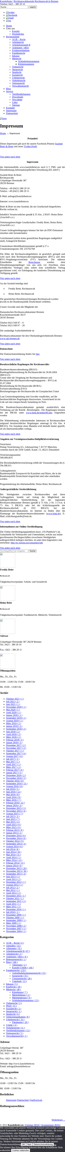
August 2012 (14, 884)
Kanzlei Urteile (23, 967)
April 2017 (13, 764)
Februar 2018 (14, 740)
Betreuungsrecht (16, 959)
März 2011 (13, 906)
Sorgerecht (20, 976)
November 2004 (16, 931)
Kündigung (20, 992)
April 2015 (13, 824)
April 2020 (13, 712)
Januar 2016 (14, 805)
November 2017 (16, 748)
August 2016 (14, 786)
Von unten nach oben (10, 156)
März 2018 (13, 737)
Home (3, 133)
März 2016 (13, 800)
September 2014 (16, 843)
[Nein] (55, 1145)
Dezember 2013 (16, 868)
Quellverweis (35, 1100)
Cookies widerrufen (20, 1150)
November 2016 (16, 778)
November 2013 (16, 871)
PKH (11, 1006)
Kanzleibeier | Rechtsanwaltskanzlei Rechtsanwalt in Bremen (29, 1)
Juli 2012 (12, 887)
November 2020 (16, 707)
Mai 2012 (13, 890)
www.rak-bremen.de (10, 338)
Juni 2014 (13, 852)
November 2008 (16, 926)
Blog (12, 962)
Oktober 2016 (15, 781)
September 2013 (16, 874)
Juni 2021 (13, 704)
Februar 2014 (15, 863)
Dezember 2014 (16, 835)
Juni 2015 (13, 819)
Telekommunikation (18, 1017)
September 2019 (16, 718)
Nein (29, 1144)
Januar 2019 (14, 726)
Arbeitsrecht (14, 954)
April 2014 (13, 857)
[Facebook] (11, 15)
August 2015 (14, 813)
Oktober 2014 (15, 841)
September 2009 (16, 920)
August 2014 (14, 846)
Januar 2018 (14, 742)
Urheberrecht (15, 1019)
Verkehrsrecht (15, 1027)
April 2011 (13, 904)
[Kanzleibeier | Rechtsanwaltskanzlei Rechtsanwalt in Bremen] (3, 118)
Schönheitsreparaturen (25, 1000)
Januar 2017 (14, 772)
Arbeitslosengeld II (18, 951)
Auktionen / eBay (17, 956)
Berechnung (34, 262)
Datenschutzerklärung (43, 1144)
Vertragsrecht (14, 1033)
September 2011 (16, 901)
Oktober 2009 (15, 917)
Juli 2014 (12, 849)
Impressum (11, 1100)
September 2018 (16, 729)
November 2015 (16, 811)
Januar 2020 (14, 715)
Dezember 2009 (16, 915)
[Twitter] (10, 12)
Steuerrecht (13, 1011)
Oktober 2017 (15, 750)
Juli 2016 (12, 789)
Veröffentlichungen (18, 1030)
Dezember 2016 (16, 775)
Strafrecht (13, 1014)
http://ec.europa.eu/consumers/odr (27, 542)
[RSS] (8, 20)
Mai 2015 (13, 822)
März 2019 (13, 723)
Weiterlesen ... (58, 1120)
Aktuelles (13, 945)
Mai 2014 (13, 854)
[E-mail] (10, 18)
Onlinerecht (14, 1003)
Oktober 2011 (15, 898)
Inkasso (12, 984)
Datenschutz (23, 1100)
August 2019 (14, 720)
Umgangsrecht (22, 978)
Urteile (11, 1025)
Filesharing (20, 1022)
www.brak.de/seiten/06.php (39, 412)
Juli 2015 (12, 816)
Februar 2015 (14, 830)
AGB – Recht (15, 943)
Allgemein (14, 948)
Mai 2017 (13, 761)
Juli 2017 (12, 759)
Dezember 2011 (16, 895)
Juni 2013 (13, 876)
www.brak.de (53, 513)
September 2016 (16, 783)
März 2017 (13, 767)
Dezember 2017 (16, 745)
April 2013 (13, 879)
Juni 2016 (13, 791)
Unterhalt (19, 981)
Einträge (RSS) (32, 1125)
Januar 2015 (14, 833)
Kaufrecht (13, 986)
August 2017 (14, 756)
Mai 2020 (13, 709)
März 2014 (14, 860)
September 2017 (16, 753)
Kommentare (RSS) (50, 1125)
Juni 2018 (13, 731)
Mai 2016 (13, 794)
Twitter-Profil (30, 146)
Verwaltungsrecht (16, 1036)
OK (23, 1144)
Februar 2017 (14, 770)
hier (37, 354)
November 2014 (16, 838)
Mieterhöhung (21, 995)
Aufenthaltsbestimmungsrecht (29, 973)
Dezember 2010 (16, 909)
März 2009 (13, 923)
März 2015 (13, 827)
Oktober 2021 (15, 698)
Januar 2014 (14, 865)
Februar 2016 (15, 802)
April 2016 (13, 797)
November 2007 (16, 928)
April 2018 (13, 734)
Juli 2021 (12, 701)
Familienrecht (16, 970)
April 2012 (13, 893)
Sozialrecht (13, 1008)
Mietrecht (13, 989)
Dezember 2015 (16, 808)
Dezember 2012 (16, 882)
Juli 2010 (12, 912)
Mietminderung (21, 997)
